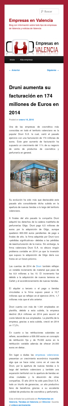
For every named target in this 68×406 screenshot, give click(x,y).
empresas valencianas (47, 354)
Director (46, 401)
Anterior (14, 70)
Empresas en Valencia (31, 20)
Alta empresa (26, 59)
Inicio (12, 59)
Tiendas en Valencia (28, 401)
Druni (38, 266)
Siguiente (53, 70)
